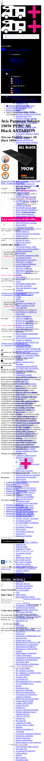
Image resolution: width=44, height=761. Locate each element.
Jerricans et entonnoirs (24, 690)
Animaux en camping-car (25, 303)
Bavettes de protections (24, 323)
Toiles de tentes (22, 547)
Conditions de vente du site (16, 482)
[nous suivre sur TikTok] (12, 563)
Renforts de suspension (24, 327)
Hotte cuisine (21, 595)
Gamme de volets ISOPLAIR (27, 342)
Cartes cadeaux (21, 753)
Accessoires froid (22, 662)
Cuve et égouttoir (22, 590)
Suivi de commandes (14, 487)
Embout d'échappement (25, 325)
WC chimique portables (25, 671)
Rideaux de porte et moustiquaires (23, 243)
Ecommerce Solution (19, 567)
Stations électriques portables (27, 142)
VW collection (21, 308)
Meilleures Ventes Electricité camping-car (22, 511)
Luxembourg (18, 81)
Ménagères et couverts (24, 271)
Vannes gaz (20, 634)
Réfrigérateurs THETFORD (27, 649)
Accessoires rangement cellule (27, 255)
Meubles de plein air (23, 558)
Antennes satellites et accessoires (28, 114)
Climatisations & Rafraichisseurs (28, 658)
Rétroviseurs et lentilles (24, 321)
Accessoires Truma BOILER (27, 605)
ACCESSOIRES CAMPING (27, 523)
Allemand (17, 90)
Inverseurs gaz (21, 638)
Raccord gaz (20, 631)
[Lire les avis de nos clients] (21, 42)
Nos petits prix (21, 749)
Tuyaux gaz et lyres (23, 640)
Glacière (19, 651)
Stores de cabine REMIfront (26, 210)
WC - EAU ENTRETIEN (22, 666)
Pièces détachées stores (24, 505)
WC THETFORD (23, 675)
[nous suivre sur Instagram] (7, 563)
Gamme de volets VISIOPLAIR (28, 349)
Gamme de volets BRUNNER (27, 355)
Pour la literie (21, 225)
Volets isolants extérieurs (25, 212)
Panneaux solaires (13, 110)
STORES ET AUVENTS (26, 488)
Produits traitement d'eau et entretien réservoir (26, 713)
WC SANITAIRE (23, 668)
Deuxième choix (22, 760)
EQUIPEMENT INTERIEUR (24, 199)
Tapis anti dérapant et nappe (26, 288)
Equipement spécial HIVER (26, 366)
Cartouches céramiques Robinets (28, 734)
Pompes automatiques (24, 740)
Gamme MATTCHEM (24, 701)
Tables (18, 555)
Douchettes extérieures (24, 527)
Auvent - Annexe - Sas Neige (27, 518)
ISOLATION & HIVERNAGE (28, 338)
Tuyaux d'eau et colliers (25, 725)
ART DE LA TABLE (24, 262)
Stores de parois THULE (25, 492)
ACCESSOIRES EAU (25, 684)
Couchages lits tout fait (24, 227)
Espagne (16, 93)
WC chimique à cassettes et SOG (28, 673)
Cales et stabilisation (23, 316)
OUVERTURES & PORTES (27, 368)
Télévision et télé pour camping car (19, 509)
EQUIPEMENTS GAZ (25, 618)
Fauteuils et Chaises (23, 549)
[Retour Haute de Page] (2, 572)
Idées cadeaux (21, 758)
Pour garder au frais (23, 560)
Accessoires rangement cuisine (27, 292)
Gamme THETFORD (24, 703)
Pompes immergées (23, 738)
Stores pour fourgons (24, 495)
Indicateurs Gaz (22, 621)
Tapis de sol (20, 534)
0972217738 (22, 50)
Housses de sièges (23, 240)
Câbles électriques (23, 192)
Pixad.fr (35, 567)
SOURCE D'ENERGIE (15, 108)
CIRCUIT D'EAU (23, 716)
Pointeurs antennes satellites (26, 118)
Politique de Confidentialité (16, 491)
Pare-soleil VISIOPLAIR (25, 221)
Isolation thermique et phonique (28, 234)
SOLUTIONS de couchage (26, 223)
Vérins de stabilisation (24, 318)
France (15, 79)
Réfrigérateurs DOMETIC (26, 647)
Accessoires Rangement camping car (20, 516)
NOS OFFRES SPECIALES (27, 747)
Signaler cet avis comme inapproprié (14, 293)
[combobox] (21, 36)
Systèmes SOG (21, 677)
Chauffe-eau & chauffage (25, 608)
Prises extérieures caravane (26, 197)
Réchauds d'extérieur (24, 575)
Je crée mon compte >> (12, 624)
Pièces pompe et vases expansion (28, 742)
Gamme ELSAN (22, 705)
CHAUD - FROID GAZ (22, 577)
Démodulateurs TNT (24, 116)
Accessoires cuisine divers (26, 284)
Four (17, 592)
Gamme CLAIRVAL (24, 340)
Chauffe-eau (20, 718)
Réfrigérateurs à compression (27, 645)
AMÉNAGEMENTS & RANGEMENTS (25, 230)
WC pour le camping (24, 562)
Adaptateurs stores (23, 501)
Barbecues (20, 573)
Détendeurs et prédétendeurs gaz (28, 636)
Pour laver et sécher (23, 564)
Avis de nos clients (13, 493)
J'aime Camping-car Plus (25, 305)
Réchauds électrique (23, 588)
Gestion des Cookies (14, 495)
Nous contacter (19, 59)
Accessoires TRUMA (24, 612)
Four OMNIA (21, 277)
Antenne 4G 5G (22, 103)
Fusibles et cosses (22, 195)
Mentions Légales (6, 569)
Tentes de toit (21, 545)
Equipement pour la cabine (26, 208)
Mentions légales (12, 489)
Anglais (16, 88)
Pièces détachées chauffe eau (27, 610)
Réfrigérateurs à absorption (26, 653)
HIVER (19, 755)
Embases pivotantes (23, 205)
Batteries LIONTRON (24, 140)
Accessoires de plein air (25, 531)
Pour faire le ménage (24, 286)
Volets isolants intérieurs (25, 214)
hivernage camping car (14, 505)
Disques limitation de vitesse (27, 451)
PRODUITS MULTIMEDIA (27, 101)
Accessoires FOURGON (25, 751)
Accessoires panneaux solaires (27, 134)
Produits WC (21, 708)
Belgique (16, 83)
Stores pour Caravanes (24, 471)
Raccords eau (21, 721)
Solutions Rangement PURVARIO (24, 252)
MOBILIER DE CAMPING (27, 542)
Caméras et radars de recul (26, 455)
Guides (18, 297)
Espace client (11, 484)
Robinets (19, 727)
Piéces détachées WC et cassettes (28, 681)
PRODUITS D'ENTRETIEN (27, 699)
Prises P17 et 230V (23, 188)
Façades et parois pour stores (27, 503)
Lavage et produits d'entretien (27, 710)
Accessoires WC (22, 679)
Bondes (19, 686)
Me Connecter (34, 605)
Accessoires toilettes (23, 258)
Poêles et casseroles (23, 273)
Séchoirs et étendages (24, 536)
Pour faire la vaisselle (24, 268)
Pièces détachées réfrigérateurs (27, 664)
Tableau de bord (22, 236)
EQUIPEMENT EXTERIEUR (24, 310)
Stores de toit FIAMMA (25, 497)
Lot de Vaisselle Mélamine (26, 264)
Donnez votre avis (27, 191)
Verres (18, 282)
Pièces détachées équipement (27, 334)
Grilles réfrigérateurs (23, 655)
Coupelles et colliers (23, 723)
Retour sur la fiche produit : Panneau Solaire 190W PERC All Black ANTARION (20, 182)
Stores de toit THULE (24, 499)
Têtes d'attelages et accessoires (27, 481)
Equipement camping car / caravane (19, 513)
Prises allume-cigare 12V (25, 184)
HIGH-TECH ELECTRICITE (24, 99)
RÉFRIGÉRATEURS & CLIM (28, 642)
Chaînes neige (21, 336)
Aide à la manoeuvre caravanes (28, 475)
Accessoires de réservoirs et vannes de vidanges (26, 695)
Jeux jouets (20, 301)
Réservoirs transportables (25, 692)
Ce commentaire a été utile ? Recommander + (17, 295)
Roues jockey (21, 479)
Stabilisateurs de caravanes (26, 477)
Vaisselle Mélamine (23, 266)
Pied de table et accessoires (26, 260)
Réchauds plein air (23, 584)
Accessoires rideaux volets (26, 247)
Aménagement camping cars (17, 507)
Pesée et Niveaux (22, 484)
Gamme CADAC (22, 571)
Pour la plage (21, 529)
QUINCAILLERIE (20, 744)
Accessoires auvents (23, 521)
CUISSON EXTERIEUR (26, 568)
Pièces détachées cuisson (25, 597)
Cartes (18, 299)
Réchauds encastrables (24, 586)
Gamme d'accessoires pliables (27, 249)
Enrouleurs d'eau (22, 688)
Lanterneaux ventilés (24, 375)
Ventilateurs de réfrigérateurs (27, 660)
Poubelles (19, 290)
